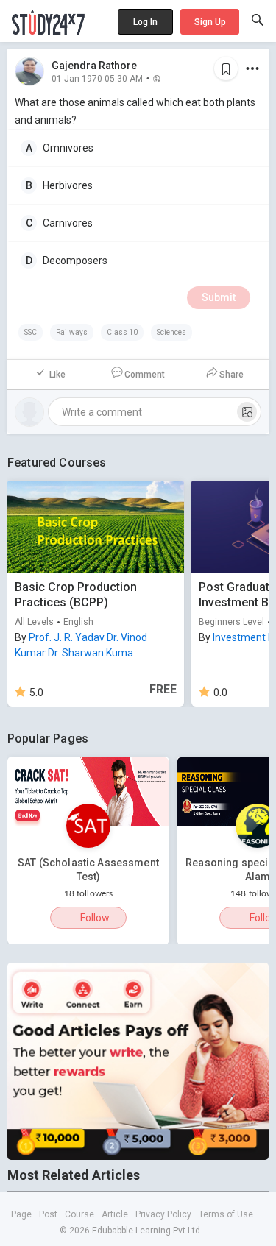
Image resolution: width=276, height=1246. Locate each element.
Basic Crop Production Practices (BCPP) (76, 594)
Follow (95, 918)
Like (57, 374)
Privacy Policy (163, 1214)
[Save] (226, 68)
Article (115, 1214)
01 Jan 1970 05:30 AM (97, 78)
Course (79, 1214)
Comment (144, 374)
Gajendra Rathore (94, 65)
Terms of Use (226, 1214)
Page (21, 1214)
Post (48, 1214)
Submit (219, 297)
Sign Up (210, 22)
